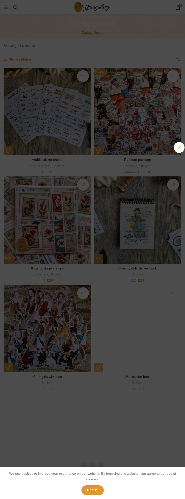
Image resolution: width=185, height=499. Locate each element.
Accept (92, 490)
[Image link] (92, 242)
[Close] (179, 147)
